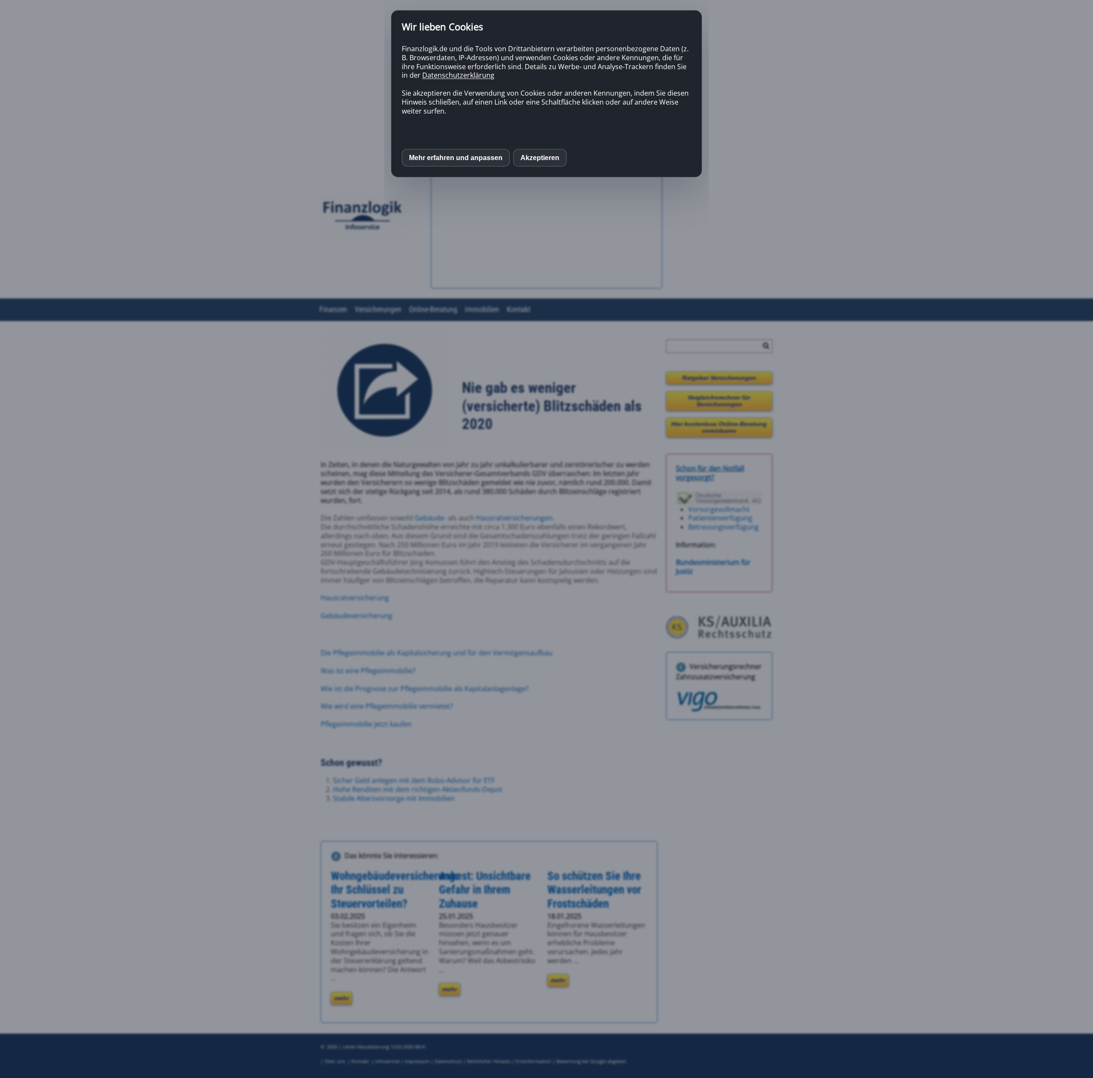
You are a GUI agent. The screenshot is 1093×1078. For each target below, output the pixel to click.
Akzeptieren (539, 157)
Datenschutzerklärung (458, 75)
